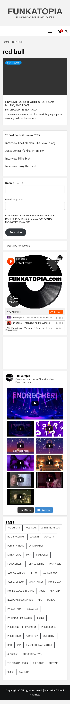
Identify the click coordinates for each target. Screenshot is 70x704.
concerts (49, 536)
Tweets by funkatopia (17, 245)
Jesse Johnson (15, 581)
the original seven (17, 663)
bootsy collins (16, 536)
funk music (55, 563)
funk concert (15, 563)
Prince (40, 617)
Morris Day (54, 581)
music (42, 590)
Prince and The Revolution (22, 626)
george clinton (16, 572)
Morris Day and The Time (20, 590)
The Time (53, 663)
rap (19, 644)
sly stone (12, 653)
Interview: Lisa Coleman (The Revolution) (30, 143)
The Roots (38, 663)
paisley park (14, 608)
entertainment (37, 545)
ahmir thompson (50, 527)
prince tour (14, 635)
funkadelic (42, 554)
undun (10, 672)
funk (28, 554)
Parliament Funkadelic (19, 617)
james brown (50, 572)
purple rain (32, 635)
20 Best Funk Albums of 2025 (22, 135)
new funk (55, 590)
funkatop (14, 110)
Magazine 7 (50, 690)
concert (34, 536)
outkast (52, 599)
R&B (9, 644)
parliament (32, 608)
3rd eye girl (13, 527)
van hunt (24, 672)
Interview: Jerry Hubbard (20, 166)
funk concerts (36, 563)
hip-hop (34, 572)
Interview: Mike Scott (18, 158)
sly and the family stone (39, 644)
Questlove (49, 635)
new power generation (20, 599)
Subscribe (16, 232)
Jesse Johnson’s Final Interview (24, 151)
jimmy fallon (36, 581)
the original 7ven (32, 653)
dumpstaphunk (15, 545)
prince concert (50, 626)
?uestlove (31, 527)
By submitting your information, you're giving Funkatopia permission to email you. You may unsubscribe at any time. (29, 219)
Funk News (13, 63)
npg (40, 599)
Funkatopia (35, 11)
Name (14, 183)
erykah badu (14, 554)
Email (14, 199)
